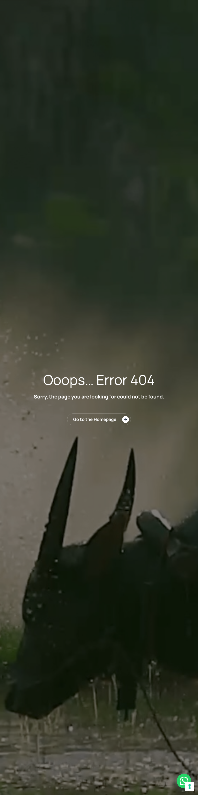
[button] (184, 781)
